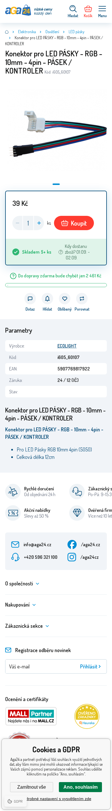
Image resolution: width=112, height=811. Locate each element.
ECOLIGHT (67, 346)
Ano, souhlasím (80, 787)
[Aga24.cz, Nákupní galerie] (7, 31)
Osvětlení (52, 31)
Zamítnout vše (31, 787)
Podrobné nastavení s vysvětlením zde (56, 798)
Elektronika (27, 31)
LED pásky (76, 31)
